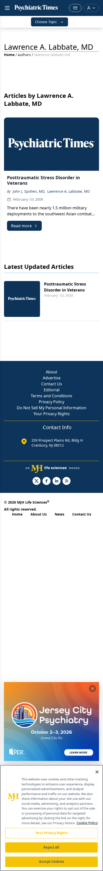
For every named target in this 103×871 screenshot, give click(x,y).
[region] (51, 818)
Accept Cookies (51, 861)
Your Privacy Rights (52, 413)
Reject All (51, 847)
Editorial (52, 390)
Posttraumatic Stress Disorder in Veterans (65, 287)
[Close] (97, 771)
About (51, 372)
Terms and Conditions (51, 396)
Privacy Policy (51, 402)
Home (9, 54)
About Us (38, 514)
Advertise (51, 378)
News (59, 514)
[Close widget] (92, 688)
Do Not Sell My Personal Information (51, 407)
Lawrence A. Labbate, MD (68, 191)
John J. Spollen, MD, (29, 191)
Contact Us (51, 384)
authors (24, 54)
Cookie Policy (87, 823)
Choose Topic (46, 21)
